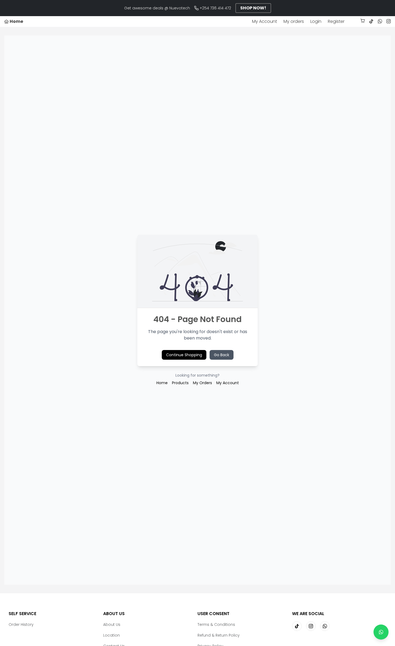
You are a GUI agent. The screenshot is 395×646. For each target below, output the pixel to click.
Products (180, 383)
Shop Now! (253, 8)
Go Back (221, 355)
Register (336, 21)
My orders (293, 21)
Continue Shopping (184, 355)
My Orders (202, 383)
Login (315, 21)
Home (162, 383)
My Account (264, 21)
